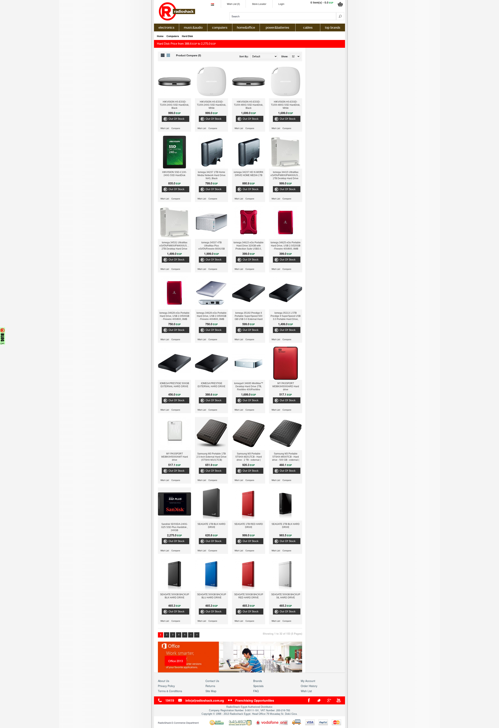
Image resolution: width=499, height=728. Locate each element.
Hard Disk (187, 36)
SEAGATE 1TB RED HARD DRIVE (248, 526)
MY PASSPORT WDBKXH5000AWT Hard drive (174, 456)
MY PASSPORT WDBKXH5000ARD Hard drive (285, 386)
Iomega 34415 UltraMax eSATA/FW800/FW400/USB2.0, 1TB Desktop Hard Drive (286, 175)
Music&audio (193, 27)
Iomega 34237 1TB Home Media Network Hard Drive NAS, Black (211, 175)
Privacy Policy (166, 686)
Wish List (164, 128)
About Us (163, 681)
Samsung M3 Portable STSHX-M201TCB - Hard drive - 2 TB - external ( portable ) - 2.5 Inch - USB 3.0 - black (248, 457)
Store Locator (259, 3)
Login (281, 3)
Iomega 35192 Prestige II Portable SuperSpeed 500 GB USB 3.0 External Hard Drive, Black (249, 316)
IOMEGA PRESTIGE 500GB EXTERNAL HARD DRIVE (174, 385)
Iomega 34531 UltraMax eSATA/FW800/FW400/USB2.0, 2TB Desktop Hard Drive (175, 245)
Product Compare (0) (188, 55)
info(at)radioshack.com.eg (204, 700)
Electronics (166, 27)
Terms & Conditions (170, 691)
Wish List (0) (233, 3)
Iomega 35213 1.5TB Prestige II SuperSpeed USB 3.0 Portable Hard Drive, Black (286, 316)
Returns (210, 686)
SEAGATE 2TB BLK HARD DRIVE (286, 526)
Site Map (210, 691)
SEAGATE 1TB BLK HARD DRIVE (211, 526)
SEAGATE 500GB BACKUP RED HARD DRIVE (248, 596)
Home (160, 36)
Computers (219, 27)
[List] (163, 55)
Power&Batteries (277, 27)
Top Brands (332, 27)
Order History (309, 686)
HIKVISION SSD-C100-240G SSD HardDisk (174, 174)
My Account (308, 681)
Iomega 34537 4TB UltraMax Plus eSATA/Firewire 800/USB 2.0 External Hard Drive (211, 246)
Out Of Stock (176, 118)
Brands (257, 681)
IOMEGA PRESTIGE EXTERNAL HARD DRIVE (211, 385)
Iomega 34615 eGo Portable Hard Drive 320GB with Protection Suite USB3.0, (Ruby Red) (249, 246)
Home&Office (246, 27)
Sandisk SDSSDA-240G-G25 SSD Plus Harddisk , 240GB (174, 527)
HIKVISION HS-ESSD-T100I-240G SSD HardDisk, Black (174, 104)
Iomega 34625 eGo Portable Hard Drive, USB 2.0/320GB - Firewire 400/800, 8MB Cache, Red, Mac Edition (286, 246)
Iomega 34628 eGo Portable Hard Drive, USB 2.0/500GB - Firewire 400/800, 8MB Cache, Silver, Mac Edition (211, 316)
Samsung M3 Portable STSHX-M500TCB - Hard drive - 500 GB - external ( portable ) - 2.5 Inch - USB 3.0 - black (285, 457)
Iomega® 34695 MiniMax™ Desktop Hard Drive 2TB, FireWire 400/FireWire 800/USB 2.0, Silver (248, 387)
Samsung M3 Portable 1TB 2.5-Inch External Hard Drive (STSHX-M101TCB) (211, 456)
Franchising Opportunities (254, 700)
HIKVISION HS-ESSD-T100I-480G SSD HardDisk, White (285, 104)
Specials (258, 686)
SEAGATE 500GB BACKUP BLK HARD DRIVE (174, 596)
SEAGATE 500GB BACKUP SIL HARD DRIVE (285, 596)
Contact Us (212, 681)
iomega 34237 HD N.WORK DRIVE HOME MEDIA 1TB (248, 174)
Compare (175, 128)
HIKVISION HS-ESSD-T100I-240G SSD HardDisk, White (211, 104)
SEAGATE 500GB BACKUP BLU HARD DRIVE (211, 596)
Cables (308, 27)
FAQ (256, 691)
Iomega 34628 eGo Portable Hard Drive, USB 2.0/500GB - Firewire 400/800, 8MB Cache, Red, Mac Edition (174, 316)
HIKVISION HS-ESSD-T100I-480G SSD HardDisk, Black (248, 104)
